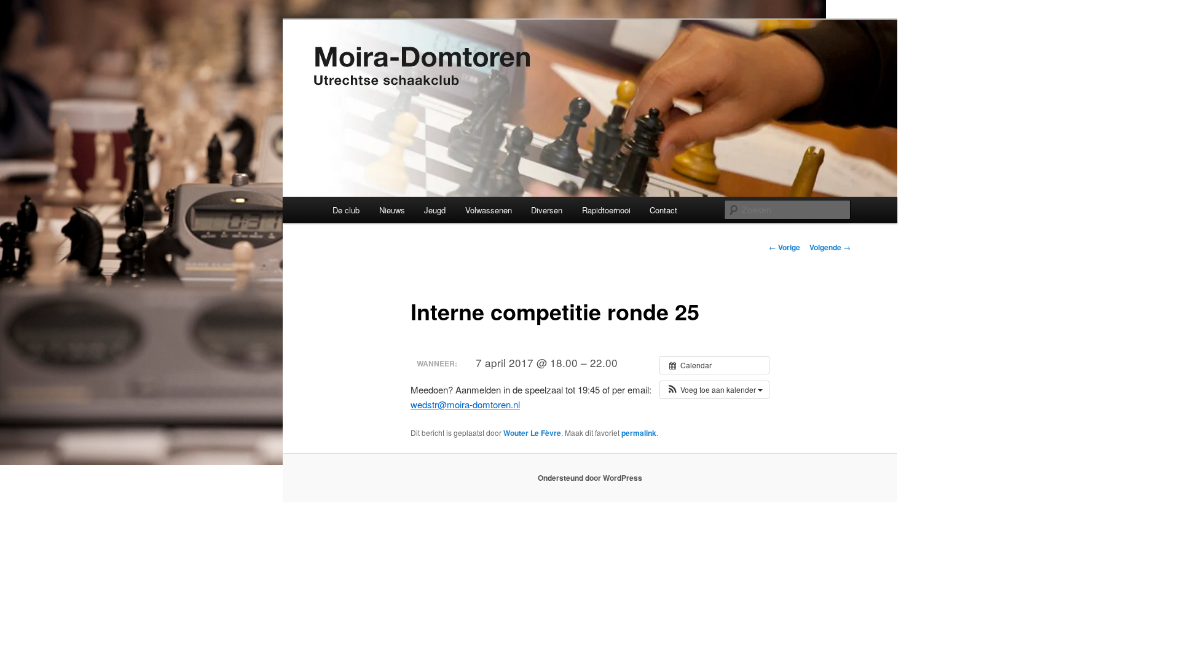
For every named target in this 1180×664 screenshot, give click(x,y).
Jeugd (435, 210)
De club (346, 210)
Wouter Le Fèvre (532, 432)
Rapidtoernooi (606, 210)
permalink (638, 432)
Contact (663, 210)
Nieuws (392, 210)
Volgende (830, 247)
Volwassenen (488, 210)
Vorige (784, 247)
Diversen (546, 210)
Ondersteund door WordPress (590, 477)
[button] (714, 389)
